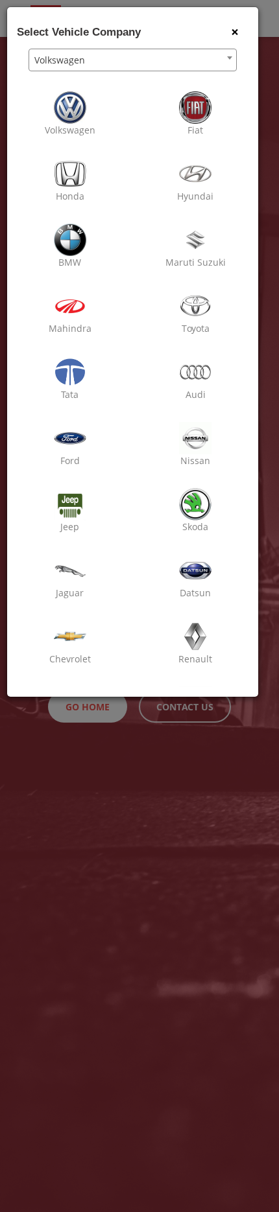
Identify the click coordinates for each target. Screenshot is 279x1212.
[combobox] (133, 60)
